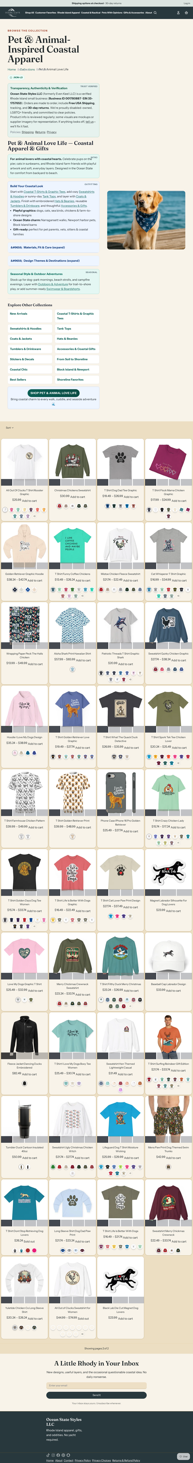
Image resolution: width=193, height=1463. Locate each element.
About (148, 12)
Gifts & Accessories (133, 12)
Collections (27, 69)
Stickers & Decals (22, 359)
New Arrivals (18, 313)
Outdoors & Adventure (53, 284)
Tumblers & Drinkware (24, 206)
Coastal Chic (19, 369)
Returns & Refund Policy (126, 1460)
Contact (68, 1460)
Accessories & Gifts (74, 206)
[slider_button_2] (30, 482)
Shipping (28, 132)
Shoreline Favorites (70, 379)
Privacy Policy (83, 1460)
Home (12, 69)
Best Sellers (18, 379)
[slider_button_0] (6, 482)
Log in (187, 3)
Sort (8, 427)
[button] (29, 501)
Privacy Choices (101, 1460)
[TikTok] (48, 1455)
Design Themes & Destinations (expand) (52, 260)
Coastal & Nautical (90, 12)
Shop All (29, 12)
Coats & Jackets (21, 338)
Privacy (52, 132)
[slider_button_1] (18, 482)
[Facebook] (58, 1455)
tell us (89, 121)
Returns (40, 132)
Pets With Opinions (112, 12)
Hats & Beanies (64, 201)
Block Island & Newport (73, 369)
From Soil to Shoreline (72, 359)
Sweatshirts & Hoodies (25, 328)
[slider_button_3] (42, 482)
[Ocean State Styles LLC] (13, 13)
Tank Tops (49, 196)
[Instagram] (53, 1455)
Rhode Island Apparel (68, 12)
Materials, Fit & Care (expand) (44, 247)
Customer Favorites (45, 12)
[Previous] (5, 462)
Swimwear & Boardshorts (63, 289)
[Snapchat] (68, 1455)
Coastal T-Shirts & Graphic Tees (44, 191)
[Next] (44, 462)
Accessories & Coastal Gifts (76, 349)
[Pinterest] (63, 1455)
